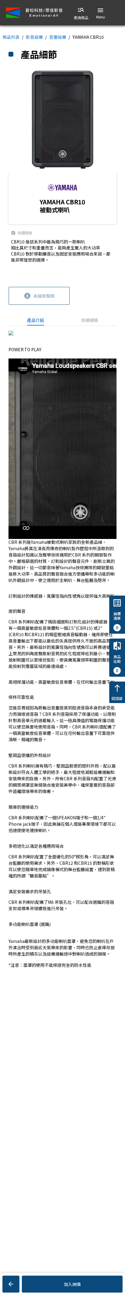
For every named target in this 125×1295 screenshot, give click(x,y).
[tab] (35, 320)
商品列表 (10, 37)
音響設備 (57, 37)
